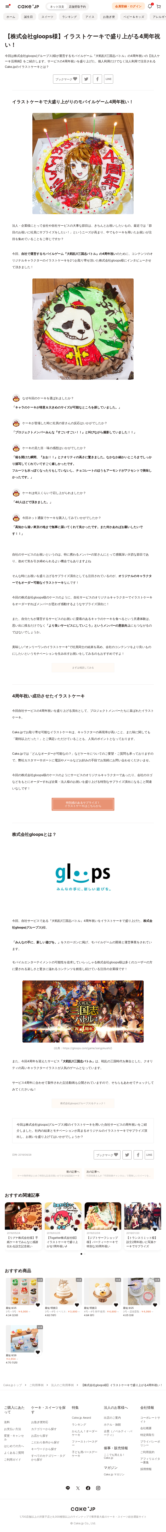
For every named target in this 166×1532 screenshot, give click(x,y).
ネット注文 (57, 6)
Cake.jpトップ (12, 1385)
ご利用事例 (36, 1385)
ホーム (10, 16)
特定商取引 (147, 1434)
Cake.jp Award (81, 1417)
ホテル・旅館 (112, 1424)
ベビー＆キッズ (133, 16)
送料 (7, 1422)
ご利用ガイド (12, 1459)
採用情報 (146, 1469)
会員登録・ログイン (128, 6)
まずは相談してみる (83, 667)
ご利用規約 (147, 1452)
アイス (89, 16)
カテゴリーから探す (44, 1429)
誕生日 (28, 16)
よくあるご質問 (14, 1452)
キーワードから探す (44, 1449)
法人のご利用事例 (62, 1385)
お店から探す (39, 1435)
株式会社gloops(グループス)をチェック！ (83, 1103)
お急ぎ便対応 (39, 1422)
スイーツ (47, 16)
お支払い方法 (12, 1429)
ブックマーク (64, 79)
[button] (81, 1254)
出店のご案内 (112, 1417)
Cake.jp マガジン (114, 1474)
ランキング (69, 16)
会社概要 (146, 1428)
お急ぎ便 (109, 16)
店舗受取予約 (77, 6)
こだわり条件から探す (45, 1442)
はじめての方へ (14, 1446)
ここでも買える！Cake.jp (114, 1456)
